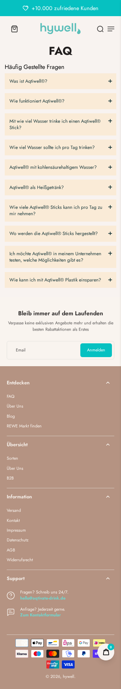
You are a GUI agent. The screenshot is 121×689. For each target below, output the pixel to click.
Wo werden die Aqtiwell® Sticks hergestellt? (53, 233)
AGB (11, 550)
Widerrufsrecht (20, 560)
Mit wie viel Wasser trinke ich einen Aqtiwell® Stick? (54, 124)
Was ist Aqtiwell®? (28, 81)
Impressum (16, 530)
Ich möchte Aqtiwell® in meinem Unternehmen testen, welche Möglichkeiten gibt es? (55, 256)
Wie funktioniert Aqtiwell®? (37, 101)
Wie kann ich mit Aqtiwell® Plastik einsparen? (55, 279)
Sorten (12, 458)
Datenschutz (18, 540)
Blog (11, 416)
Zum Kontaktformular (40, 615)
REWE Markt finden (24, 426)
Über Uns (15, 406)
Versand (14, 510)
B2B (10, 478)
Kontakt (13, 521)
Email (21, 350)
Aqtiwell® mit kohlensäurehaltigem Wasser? (53, 167)
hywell (68, 677)
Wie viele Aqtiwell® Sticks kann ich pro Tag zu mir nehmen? (55, 210)
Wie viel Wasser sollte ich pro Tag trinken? (52, 147)
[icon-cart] (14, 28)
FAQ (10, 396)
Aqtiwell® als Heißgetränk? (36, 187)
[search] (100, 28)
